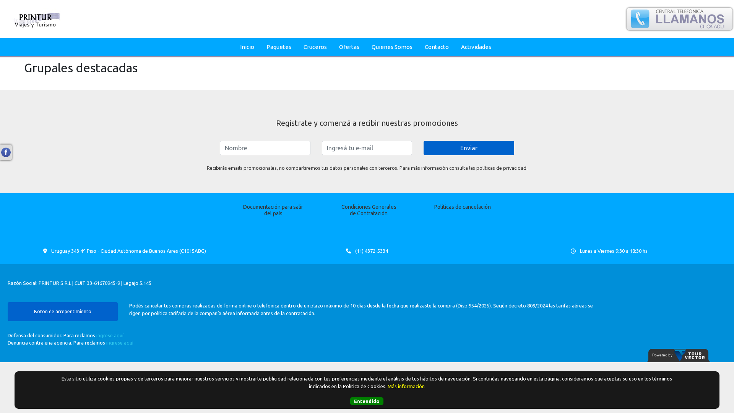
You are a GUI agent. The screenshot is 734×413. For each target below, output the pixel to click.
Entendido (367, 401)
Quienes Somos (392, 47)
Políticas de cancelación (462, 207)
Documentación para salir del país (273, 210)
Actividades (476, 47)
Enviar (468, 148)
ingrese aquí (109, 335)
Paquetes (278, 47)
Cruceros (315, 47)
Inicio (247, 47)
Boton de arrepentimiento (62, 311)
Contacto (437, 47)
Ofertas (349, 47)
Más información (406, 386)
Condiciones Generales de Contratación (368, 210)
